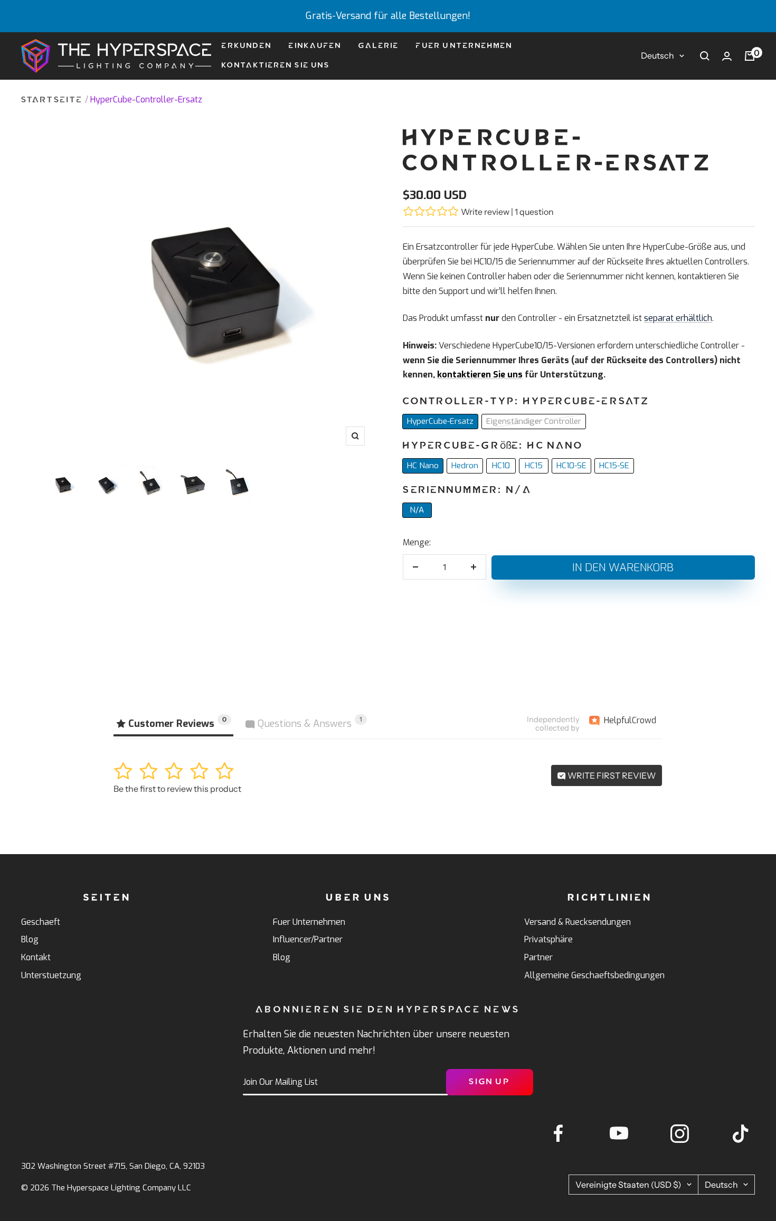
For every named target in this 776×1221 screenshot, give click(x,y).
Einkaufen (315, 45)
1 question (534, 211)
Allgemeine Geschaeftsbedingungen (594, 975)
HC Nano (423, 465)
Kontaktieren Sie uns (276, 65)
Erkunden (247, 45)
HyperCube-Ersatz (440, 421)
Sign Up (489, 1082)
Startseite (52, 100)
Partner (538, 957)
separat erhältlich (678, 318)
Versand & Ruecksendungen (577, 921)
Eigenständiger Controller (533, 421)
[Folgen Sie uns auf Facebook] (558, 1133)
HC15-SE (614, 465)
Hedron (464, 465)
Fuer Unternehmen (464, 45)
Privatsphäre (548, 939)
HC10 (501, 465)
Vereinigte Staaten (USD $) (628, 1184)
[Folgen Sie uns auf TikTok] (740, 1133)
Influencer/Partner (308, 939)
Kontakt (36, 957)
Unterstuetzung (51, 975)
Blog (30, 939)
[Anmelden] (727, 56)
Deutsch (657, 55)
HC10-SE (571, 465)
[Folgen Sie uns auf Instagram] (679, 1133)
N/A (417, 510)
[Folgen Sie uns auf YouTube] (618, 1133)
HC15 (534, 465)
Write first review (611, 775)
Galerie (378, 45)
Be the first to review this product (177, 788)
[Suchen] (704, 56)
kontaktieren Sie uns (480, 374)
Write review (485, 211)
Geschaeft (40, 921)
